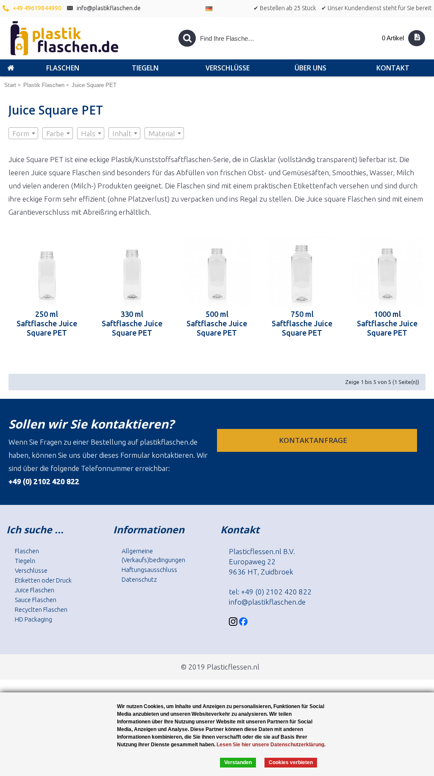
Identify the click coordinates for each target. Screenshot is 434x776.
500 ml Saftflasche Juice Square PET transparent (216, 323)
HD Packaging (33, 619)
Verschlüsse (31, 570)
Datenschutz (139, 579)
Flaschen (27, 551)
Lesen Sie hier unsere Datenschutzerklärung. (271, 745)
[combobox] (23, 133)
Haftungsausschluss (149, 569)
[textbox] (23, 134)
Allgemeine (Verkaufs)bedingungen (153, 555)
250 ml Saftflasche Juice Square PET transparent (47, 323)
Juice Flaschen (34, 590)
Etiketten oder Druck (43, 580)
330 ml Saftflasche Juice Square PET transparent (132, 323)
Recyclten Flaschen (41, 609)
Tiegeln (25, 560)
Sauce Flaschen (35, 599)
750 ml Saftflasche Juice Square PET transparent (302, 323)
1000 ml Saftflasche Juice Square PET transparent (387, 323)
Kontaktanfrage (314, 440)
